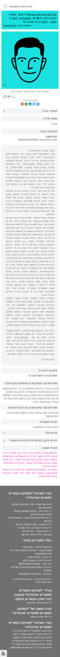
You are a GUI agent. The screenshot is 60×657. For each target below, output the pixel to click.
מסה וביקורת (13, 412)
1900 (53, 21)
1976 (44, 21)
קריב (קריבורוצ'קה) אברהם (42, 14)
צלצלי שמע (13, 398)
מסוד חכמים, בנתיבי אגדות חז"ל (27, 395)
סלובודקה (24, 18)
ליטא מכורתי (32, 391)
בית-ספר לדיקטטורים (33, 388)
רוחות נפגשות (52, 416)
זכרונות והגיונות (10, 388)
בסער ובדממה (27, 412)
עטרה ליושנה (44, 398)
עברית (54, 123)
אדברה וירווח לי (51, 388)
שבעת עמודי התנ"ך (41, 402)
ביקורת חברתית (51, 427)
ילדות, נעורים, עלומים (49, 391)
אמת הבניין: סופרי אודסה (47, 412)
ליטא (15, 18)
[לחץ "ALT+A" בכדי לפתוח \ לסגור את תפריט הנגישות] (3, 653)
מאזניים (9, 391)
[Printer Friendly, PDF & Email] (9, 97)
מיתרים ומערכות (51, 395)
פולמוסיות (38, 427)
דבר (20, 388)
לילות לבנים (19, 391)
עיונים (34, 398)
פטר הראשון (25, 398)
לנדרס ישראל (10, 25)
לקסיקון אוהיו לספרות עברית (43, 375)
